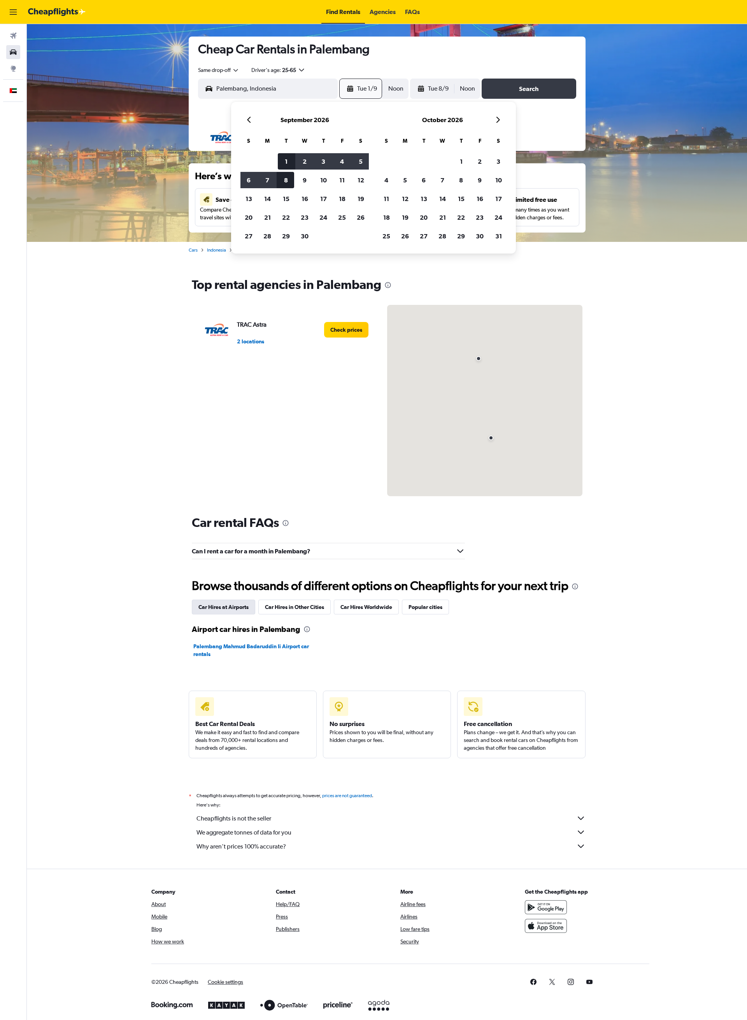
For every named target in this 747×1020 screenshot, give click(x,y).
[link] (346, 330)
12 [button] (361, 180)
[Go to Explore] (13, 68)
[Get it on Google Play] (546, 907)
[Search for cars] (13, 52)
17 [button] (323, 198)
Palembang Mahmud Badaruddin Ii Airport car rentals (251, 650)
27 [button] (249, 236)
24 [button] (323, 217)
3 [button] (323, 161)
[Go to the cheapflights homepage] (57, 12)
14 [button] (267, 198)
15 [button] (286, 198)
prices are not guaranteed (347, 795)
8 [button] (286, 180)
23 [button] (305, 217)
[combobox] (218, 70)
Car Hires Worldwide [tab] (366, 607)
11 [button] (342, 180)
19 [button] (361, 198)
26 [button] (361, 217)
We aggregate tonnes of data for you (243, 832)
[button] (13, 12)
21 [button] (267, 217)
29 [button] (286, 236)
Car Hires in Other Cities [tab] (294, 607)
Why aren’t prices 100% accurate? (241, 846)
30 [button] (305, 236)
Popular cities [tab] (425, 607)
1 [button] (286, 161)
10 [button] (323, 180)
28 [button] (267, 236)
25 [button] (342, 217)
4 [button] (342, 161)
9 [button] (305, 180)
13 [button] (248, 198)
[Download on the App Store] (546, 926)
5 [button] (361, 161)
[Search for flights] (13, 36)
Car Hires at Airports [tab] (223, 607)
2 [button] (305, 161)
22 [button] (286, 217)
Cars (193, 250)
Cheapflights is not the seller (233, 818)
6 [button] (249, 180)
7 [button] (267, 180)
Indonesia (216, 250)
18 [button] (342, 198)
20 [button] (249, 217)
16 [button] (305, 198)
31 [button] (498, 236)
